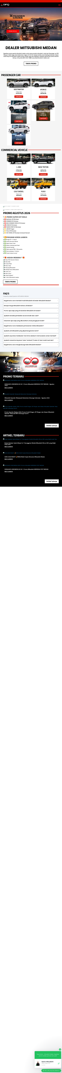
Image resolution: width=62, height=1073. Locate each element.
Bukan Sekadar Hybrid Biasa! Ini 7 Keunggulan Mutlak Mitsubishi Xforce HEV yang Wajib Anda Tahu (30, 443)
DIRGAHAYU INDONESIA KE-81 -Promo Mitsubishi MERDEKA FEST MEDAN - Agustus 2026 (29, 384)
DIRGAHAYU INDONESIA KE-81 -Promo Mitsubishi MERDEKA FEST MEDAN (26, 469)
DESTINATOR (19, 89)
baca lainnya (9, 388)
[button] (31, 24)
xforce (43, 89)
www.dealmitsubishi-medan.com (40, 58)
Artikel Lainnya (51, 425)
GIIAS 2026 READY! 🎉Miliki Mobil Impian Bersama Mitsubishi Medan (25, 457)
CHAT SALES (19, 96)
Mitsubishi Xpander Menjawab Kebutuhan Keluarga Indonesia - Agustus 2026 (27, 398)
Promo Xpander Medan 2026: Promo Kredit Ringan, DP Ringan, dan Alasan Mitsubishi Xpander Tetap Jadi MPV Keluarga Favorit (29, 412)
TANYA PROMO (31, 63)
